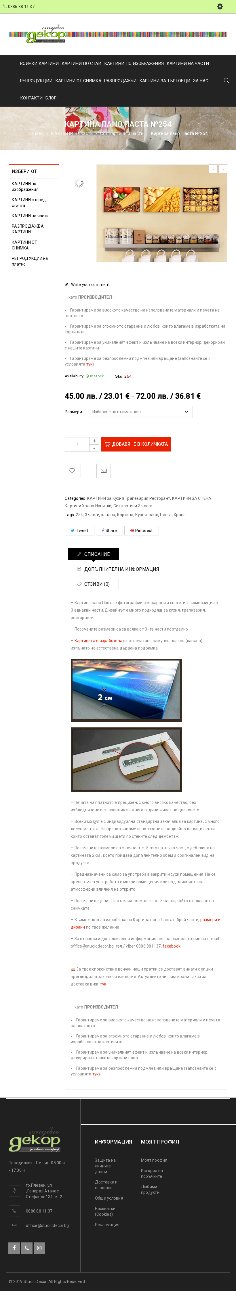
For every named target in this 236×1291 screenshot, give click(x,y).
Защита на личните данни (105, 1166)
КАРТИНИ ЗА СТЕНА (192, 498)
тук (89, 364)
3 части (92, 514)
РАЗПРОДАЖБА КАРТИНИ (28, 229)
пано (153, 514)
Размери (73, 412)
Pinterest (144, 530)
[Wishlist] (72, 471)
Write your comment (90, 284)
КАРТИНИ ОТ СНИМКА (78, 80)
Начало (36, 133)
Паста (166, 514)
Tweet (82, 530)
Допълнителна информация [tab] (121, 569)
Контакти (31, 98)
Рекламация (107, 1224)
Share (111, 530)
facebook (171, 946)
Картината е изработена (99, 640)
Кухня (141, 514)
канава (108, 514)
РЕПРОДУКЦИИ (36, 80)
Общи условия (109, 1198)
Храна (180, 514)
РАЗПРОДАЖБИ (120, 80)
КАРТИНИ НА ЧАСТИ (188, 63)
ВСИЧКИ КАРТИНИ (39, 63)
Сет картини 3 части (122, 133)
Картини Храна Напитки (88, 506)
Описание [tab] (96, 554)
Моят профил (154, 1160)
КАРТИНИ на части (72, 133)
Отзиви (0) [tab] (96, 584)
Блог (50, 98)
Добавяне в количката (140, 444)
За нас (200, 80)
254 (79, 514)
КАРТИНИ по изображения (25, 186)
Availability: (74, 376)
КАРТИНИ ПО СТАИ (81, 63)
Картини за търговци (164, 80)
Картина (125, 514)
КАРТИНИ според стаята (29, 202)
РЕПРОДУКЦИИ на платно (30, 261)
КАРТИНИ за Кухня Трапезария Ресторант (128, 498)
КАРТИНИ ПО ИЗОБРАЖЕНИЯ (134, 63)
